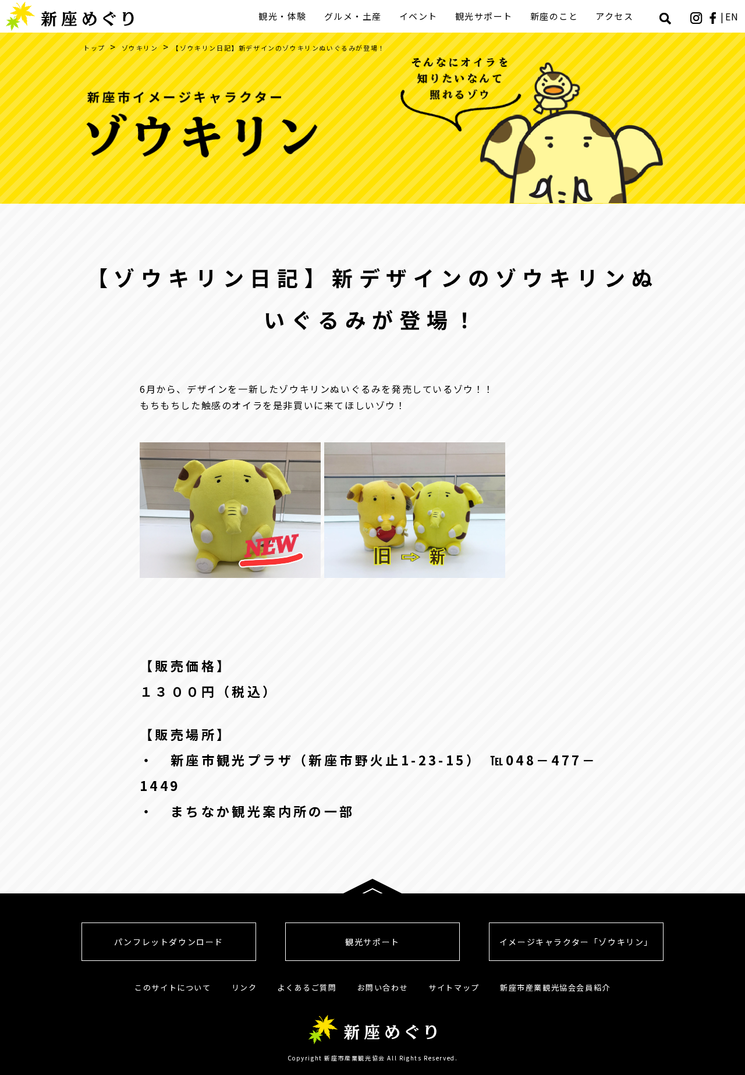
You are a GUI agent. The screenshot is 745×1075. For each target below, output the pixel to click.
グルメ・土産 (353, 16)
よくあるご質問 (306, 987)
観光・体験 (282, 16)
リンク (244, 987)
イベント (418, 16)
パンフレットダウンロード (169, 942)
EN (732, 16)
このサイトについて (172, 987)
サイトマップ (454, 987)
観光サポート (484, 16)
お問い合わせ (383, 987)
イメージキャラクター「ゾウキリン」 (576, 942)
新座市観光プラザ (232, 759)
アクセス (614, 16)
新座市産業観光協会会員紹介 (555, 987)
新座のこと (554, 16)
